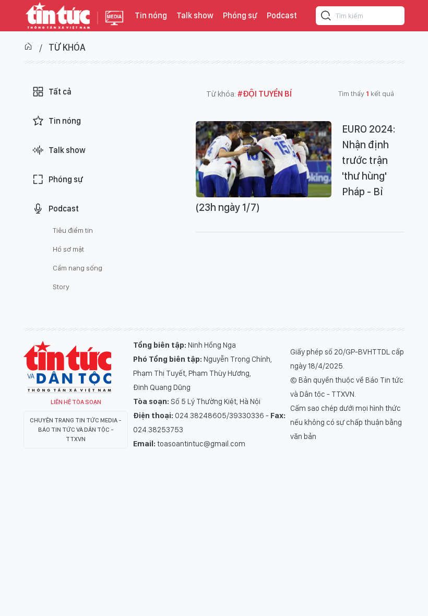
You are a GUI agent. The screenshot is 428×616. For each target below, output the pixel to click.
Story (61, 286)
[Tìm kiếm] (326, 17)
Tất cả (60, 92)
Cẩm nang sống (77, 268)
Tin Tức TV (67, 367)
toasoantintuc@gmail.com (201, 443)
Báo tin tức (57, 15)
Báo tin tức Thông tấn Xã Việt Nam (114, 26)
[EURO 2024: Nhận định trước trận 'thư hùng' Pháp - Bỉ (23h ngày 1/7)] (263, 159)
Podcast (282, 15)
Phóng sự (240, 15)
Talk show (194, 15)
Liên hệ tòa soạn (76, 402)
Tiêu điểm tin (73, 230)
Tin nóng (151, 15)
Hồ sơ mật (68, 249)
